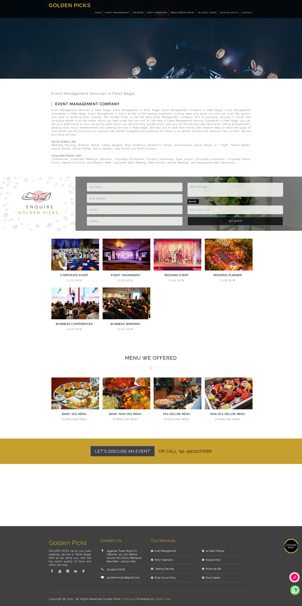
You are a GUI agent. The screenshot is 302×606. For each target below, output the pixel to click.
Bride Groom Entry (182, 13)
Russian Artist (229, 13)
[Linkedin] (75, 571)
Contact (247, 13)
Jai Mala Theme (207, 13)
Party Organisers (163, 559)
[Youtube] (60, 571)
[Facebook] (52, 571)
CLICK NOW (74, 280)
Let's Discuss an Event (122, 451)
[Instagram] (67, 571)
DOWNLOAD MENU (74, 419)
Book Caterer (213, 577)
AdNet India (163, 599)
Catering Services (164, 568)
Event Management (117, 13)
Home (98, 13)
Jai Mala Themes (215, 551)
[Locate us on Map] (83, 571)
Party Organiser (157, 13)
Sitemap (129, 599)
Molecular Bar (213, 568)
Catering (138, 13)
